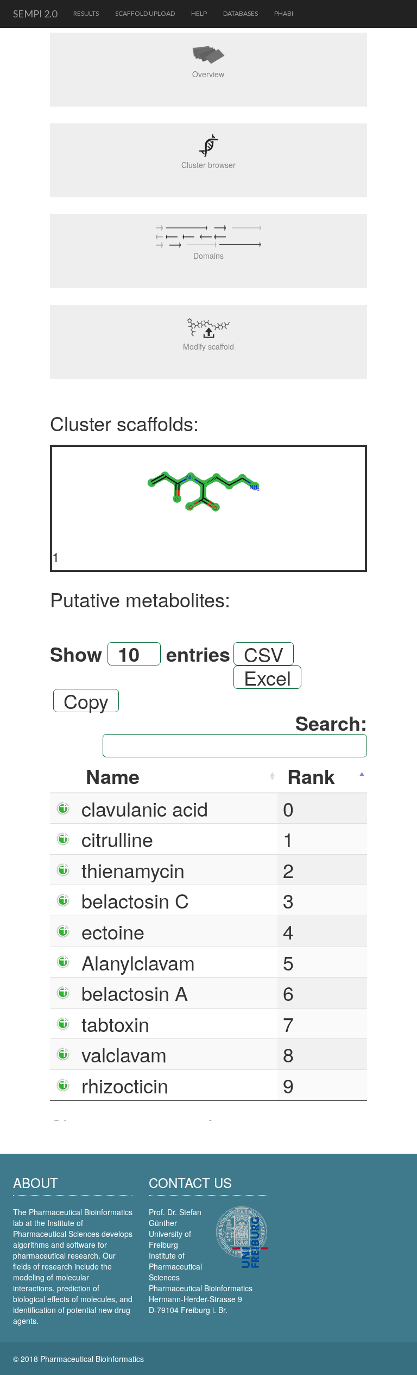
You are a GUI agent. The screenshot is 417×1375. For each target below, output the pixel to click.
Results (86, 13)
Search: (331, 724)
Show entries (140, 653)
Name (113, 776)
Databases (240, 13)
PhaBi (283, 13)
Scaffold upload (145, 13)
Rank (311, 776)
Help (199, 13)
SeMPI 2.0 (35, 14)
